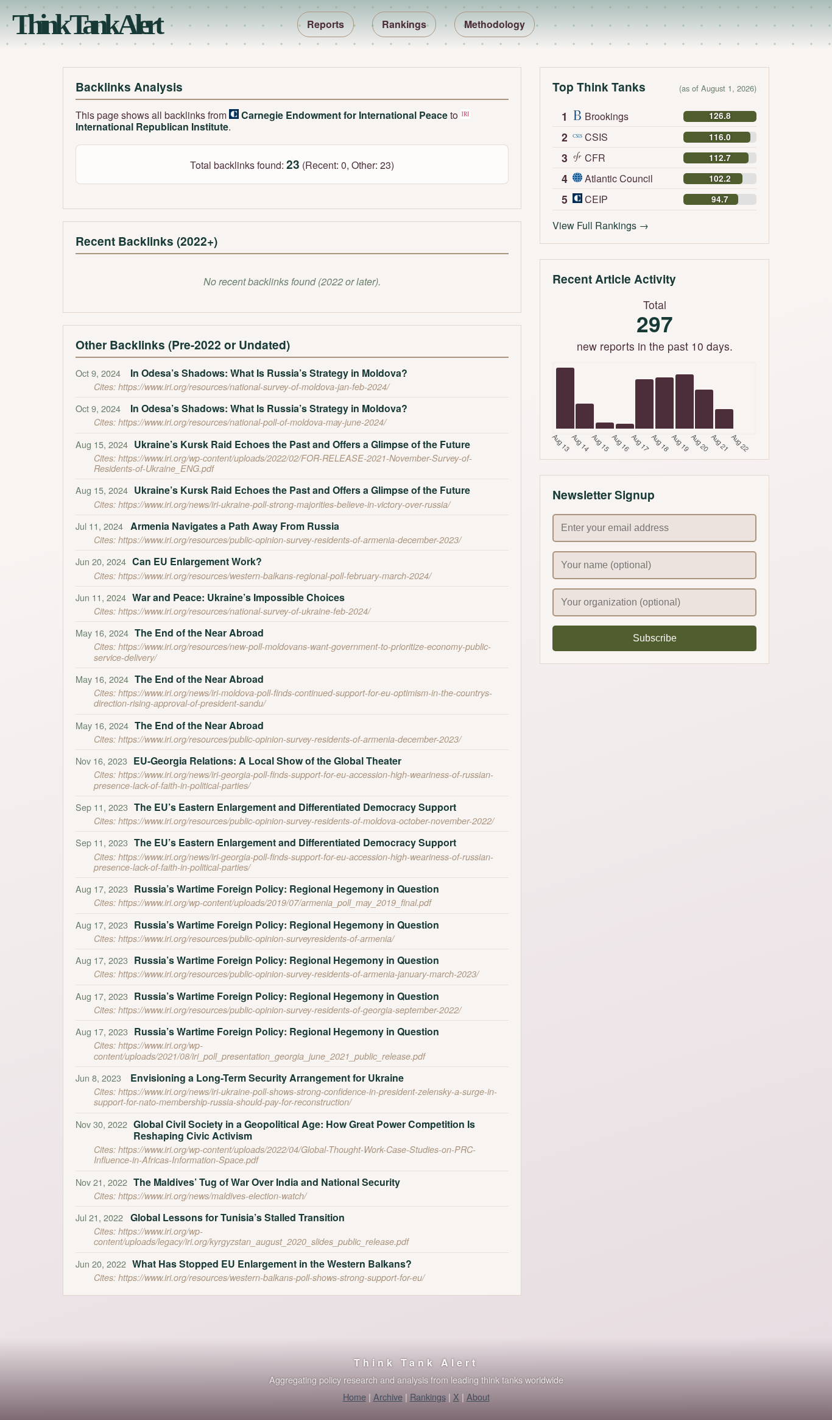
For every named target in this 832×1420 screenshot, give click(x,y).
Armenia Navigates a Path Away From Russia (234, 526)
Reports (325, 24)
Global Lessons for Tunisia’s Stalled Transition (237, 1217)
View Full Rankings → (600, 225)
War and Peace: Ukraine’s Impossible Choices (238, 597)
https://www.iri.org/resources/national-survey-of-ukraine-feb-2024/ (244, 611)
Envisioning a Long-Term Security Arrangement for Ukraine (267, 1078)
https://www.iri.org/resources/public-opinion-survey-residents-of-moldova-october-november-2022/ (306, 821)
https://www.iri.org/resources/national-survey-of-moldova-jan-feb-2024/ (253, 386)
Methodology (494, 24)
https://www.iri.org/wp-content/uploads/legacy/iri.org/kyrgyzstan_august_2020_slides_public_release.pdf (251, 1236)
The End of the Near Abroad (199, 633)
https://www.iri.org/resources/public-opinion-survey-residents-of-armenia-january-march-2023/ (298, 974)
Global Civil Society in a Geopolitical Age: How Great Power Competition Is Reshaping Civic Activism (304, 1130)
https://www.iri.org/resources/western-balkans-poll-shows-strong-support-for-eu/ (271, 1277)
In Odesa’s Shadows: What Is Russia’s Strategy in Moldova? (268, 373)
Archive (388, 1396)
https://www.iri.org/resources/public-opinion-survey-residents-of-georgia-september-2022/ (289, 1010)
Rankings (404, 24)
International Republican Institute (152, 127)
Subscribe (655, 638)
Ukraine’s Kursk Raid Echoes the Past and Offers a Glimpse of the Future (302, 444)
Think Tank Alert (86, 24)
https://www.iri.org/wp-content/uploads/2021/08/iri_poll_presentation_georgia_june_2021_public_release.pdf (259, 1050)
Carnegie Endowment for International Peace (344, 115)
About (478, 1396)
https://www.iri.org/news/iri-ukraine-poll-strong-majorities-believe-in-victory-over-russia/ (284, 504)
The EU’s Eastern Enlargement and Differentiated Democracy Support (295, 807)
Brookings (607, 116)
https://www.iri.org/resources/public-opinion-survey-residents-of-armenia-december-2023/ (289, 539)
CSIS (596, 137)
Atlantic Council (619, 178)
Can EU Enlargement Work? (197, 561)
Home (354, 1396)
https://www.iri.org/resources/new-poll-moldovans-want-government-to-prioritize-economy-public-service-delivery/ (292, 651)
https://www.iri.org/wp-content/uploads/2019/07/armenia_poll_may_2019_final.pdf (274, 902)
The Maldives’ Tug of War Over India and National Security (266, 1182)
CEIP (596, 199)
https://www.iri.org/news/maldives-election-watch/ (212, 1196)
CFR (595, 158)
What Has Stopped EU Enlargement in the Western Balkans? (272, 1264)
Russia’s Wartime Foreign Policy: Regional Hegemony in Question (286, 889)
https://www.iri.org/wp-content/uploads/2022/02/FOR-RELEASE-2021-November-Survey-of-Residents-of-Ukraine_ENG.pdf (283, 463)
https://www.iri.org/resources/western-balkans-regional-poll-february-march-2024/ (274, 575)
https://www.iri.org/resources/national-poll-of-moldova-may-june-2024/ (252, 422)
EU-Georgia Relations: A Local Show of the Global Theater (267, 761)
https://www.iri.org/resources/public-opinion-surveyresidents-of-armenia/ (256, 938)
